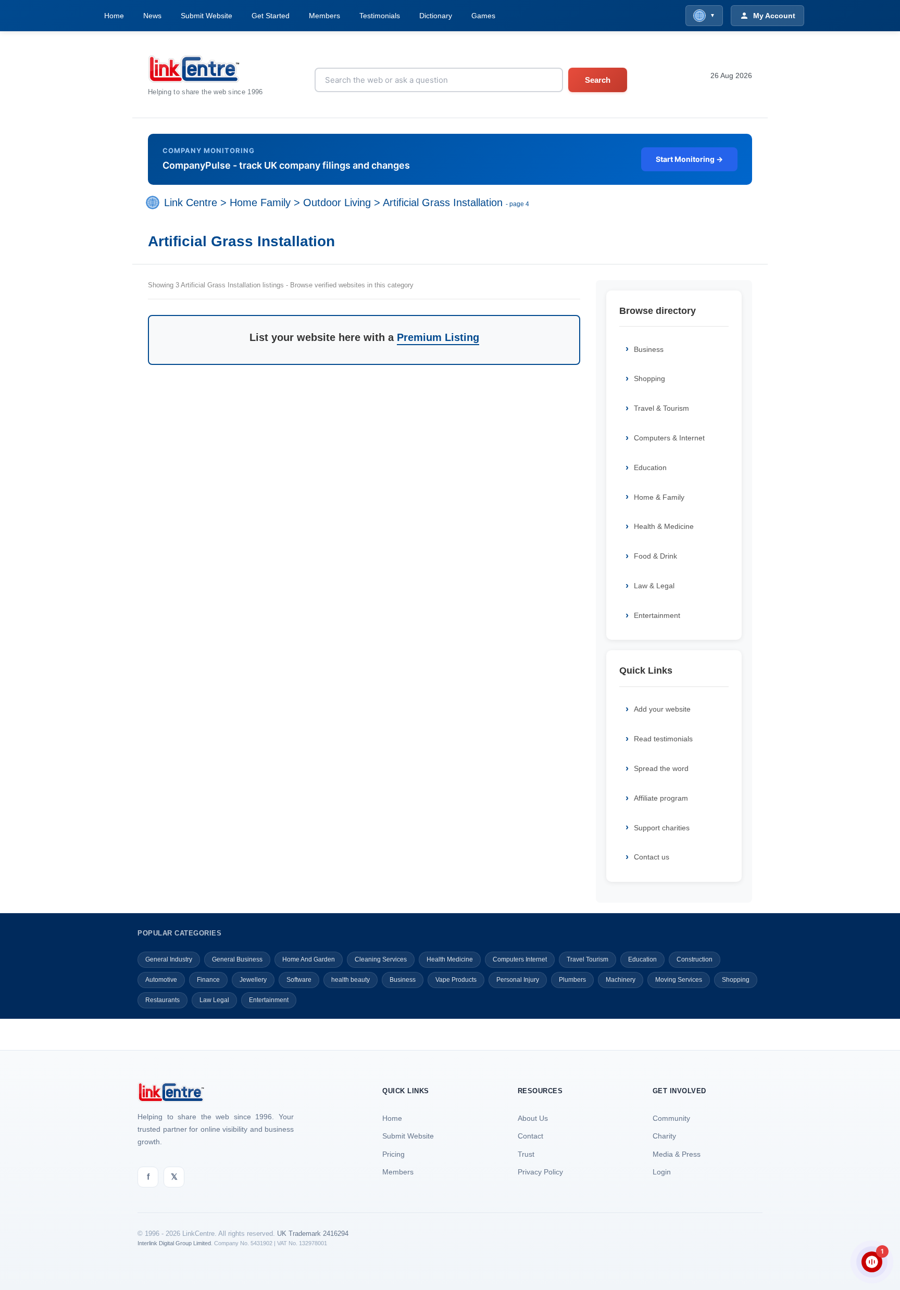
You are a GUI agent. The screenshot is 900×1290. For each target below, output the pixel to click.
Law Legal (214, 1000)
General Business (237, 959)
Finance (208, 979)
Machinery (620, 979)
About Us (533, 1118)
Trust (526, 1154)
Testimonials (379, 15)
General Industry (168, 959)
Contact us (651, 857)
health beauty (350, 979)
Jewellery (253, 979)
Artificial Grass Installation (443, 202)
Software (298, 979)
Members (324, 15)
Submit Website (206, 15)
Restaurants (162, 1000)
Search (597, 79)
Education (650, 467)
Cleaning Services (381, 959)
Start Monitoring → (689, 159)
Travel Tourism (587, 959)
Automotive (161, 979)
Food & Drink (655, 556)
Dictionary (435, 15)
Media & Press (677, 1154)
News (152, 15)
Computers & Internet (669, 438)
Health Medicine (450, 959)
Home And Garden (308, 959)
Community (671, 1118)
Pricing (393, 1154)
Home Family (260, 202)
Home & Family (659, 497)
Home (114, 15)
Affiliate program (661, 798)
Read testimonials (663, 739)
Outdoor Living (337, 202)
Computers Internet (520, 959)
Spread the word (661, 768)
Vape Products (456, 979)
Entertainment (657, 615)
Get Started (271, 15)
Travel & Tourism (661, 408)
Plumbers (572, 979)
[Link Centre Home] (205, 69)
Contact (530, 1136)
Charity (664, 1136)
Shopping (649, 378)
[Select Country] (154, 202)
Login (662, 1172)
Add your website (662, 709)
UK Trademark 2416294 (312, 1233)
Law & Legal (654, 585)
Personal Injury (517, 979)
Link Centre (190, 202)
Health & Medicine (664, 526)
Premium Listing (438, 337)
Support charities (662, 828)
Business (649, 349)
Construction (694, 959)
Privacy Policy (540, 1172)
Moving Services (678, 979)
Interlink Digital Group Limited (174, 1243)
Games (483, 15)
